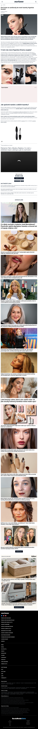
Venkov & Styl (4, 663)
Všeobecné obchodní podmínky (8, 637)
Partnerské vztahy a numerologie (20, 687)
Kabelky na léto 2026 (12, 688)
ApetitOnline (4, 667)
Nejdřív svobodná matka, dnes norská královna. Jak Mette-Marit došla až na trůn (12, 697)
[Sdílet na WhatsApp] (22, 175)
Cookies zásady (4, 639)
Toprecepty (3, 677)
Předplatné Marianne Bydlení (7, 620)
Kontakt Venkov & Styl (6, 628)
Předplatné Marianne (6, 618)
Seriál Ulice (27, 687)
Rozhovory (3, 653)
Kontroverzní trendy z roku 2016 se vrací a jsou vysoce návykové (10, 707)
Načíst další (19, 551)
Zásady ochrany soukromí (7, 632)
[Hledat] (36, 1)
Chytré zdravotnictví (32, 687)
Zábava (2, 651)
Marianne (28, 720)
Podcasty (3, 659)
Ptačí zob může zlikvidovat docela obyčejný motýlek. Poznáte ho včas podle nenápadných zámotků (14, 708)
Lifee (2, 675)
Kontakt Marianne (5, 624)
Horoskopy (3, 657)
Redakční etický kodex (6, 630)
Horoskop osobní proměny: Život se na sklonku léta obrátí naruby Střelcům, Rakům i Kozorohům (14, 711)
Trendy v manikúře (3, 687)
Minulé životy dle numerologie (11, 687)
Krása (2, 646)
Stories (3, 655)
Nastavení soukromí (5, 634)
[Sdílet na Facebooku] (16, 175)
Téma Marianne (4, 661)
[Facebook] (1, 615)
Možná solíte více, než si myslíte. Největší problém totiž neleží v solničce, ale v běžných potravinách (14, 712)
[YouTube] (5, 615)
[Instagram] (3, 615)
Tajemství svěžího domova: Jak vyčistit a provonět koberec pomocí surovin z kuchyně (12, 701)
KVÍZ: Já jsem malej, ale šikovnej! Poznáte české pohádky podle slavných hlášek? (12, 698)
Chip (2, 673)
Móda (2, 644)
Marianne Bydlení (18, 607)
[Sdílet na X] (18, 175)
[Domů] (19, 1)
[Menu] (2, 2)
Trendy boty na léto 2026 (4, 688)
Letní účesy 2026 (17, 688)
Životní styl (4, 649)
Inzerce (3, 641)
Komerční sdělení (4, 11)
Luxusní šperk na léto (24, 688)
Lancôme (23, 120)
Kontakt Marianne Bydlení (7, 626)
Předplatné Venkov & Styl (7, 622)
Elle (2, 669)
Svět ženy (3, 671)
